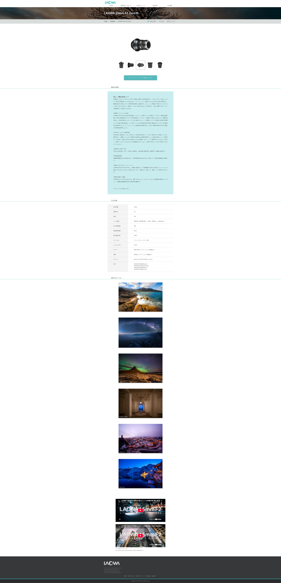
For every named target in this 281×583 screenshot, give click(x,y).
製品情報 (155, 5)
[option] (140, 45)
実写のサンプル (171, 21)
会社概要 (169, 5)
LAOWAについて (140, 5)
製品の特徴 (153, 21)
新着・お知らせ (131, 576)
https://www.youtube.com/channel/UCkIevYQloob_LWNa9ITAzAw (129, 550)
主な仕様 (161, 21)
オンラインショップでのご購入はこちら (140, 78)
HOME (111, 5)
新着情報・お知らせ (126, 5)
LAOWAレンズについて (140, 576)
